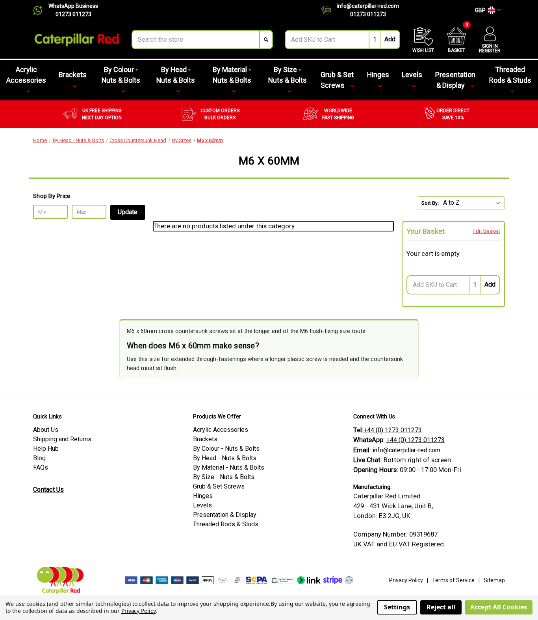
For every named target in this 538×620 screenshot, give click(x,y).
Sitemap (494, 580)
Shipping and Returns (62, 439)
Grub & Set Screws (337, 79)
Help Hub (46, 448)
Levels (412, 74)
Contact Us (48, 489)
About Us (45, 429)
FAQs (40, 467)
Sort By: (430, 203)
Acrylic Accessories (26, 74)
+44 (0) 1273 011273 (393, 430)
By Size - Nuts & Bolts (287, 74)
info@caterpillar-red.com (368, 6)
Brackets (73, 74)
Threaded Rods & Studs (510, 74)
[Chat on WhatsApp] (40, 10)
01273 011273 (73, 14)
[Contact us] (329, 10)
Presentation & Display (455, 79)
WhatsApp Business (73, 6)
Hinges (378, 74)
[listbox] (473, 203)
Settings (397, 607)
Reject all (441, 607)
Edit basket (486, 231)
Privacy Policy (406, 580)
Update (127, 212)
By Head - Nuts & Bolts (175, 74)
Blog (39, 458)
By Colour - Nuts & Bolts (121, 74)
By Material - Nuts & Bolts (232, 74)
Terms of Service (453, 580)
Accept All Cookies (498, 607)
